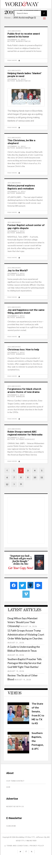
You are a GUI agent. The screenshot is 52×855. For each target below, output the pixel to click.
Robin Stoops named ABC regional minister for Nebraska (25, 433)
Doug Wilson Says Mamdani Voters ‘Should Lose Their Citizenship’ (22, 622)
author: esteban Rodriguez (21, 439)
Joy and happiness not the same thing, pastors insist (26, 311)
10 (35, 477)
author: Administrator (19, 41)
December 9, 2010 (16, 231)
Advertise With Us (15, 807)
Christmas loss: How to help (23, 349)
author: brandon (16, 193)
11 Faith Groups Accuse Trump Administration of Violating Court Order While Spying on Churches (26, 634)
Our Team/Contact (15, 781)
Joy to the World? (18, 270)
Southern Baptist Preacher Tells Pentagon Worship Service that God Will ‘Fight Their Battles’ (25, 663)
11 (42, 477)
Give (8, 787)
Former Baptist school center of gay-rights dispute (26, 226)
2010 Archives (14, 31)
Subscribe (11, 826)
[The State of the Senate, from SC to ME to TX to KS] (18, 723)
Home (7, 17)
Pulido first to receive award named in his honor (24, 35)
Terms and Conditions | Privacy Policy (25, 846)
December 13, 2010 (16, 192)
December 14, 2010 (16, 40)
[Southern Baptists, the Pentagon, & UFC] (18, 752)
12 (7, 484)
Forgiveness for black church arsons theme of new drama (24, 390)
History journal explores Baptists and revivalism (21, 187)
